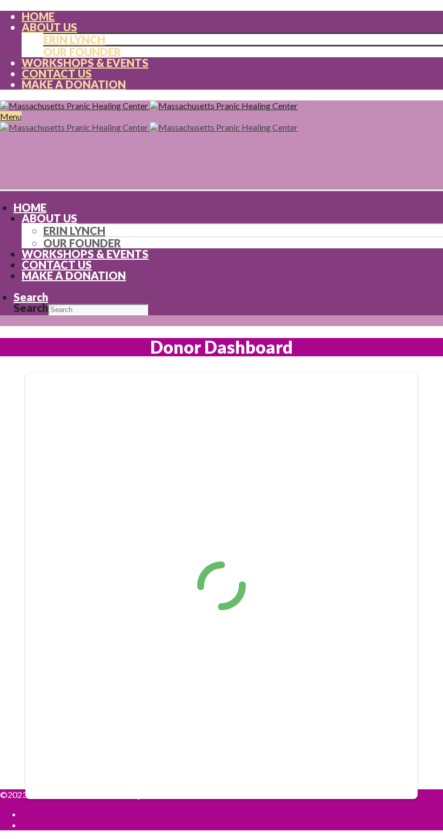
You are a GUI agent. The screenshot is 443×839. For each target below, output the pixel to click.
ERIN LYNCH (74, 39)
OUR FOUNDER (82, 51)
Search (31, 307)
